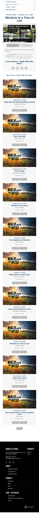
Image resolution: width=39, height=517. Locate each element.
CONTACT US (32, 2)
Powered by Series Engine (19, 433)
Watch (14, 45)
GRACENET (34, 4)
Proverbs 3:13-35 (26, 54)
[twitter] (13, 462)
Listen (27, 45)
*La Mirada (19, 56)
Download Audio (26, 58)
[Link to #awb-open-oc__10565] (34, 12)
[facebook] (6, 462)
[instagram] (10, 462)
